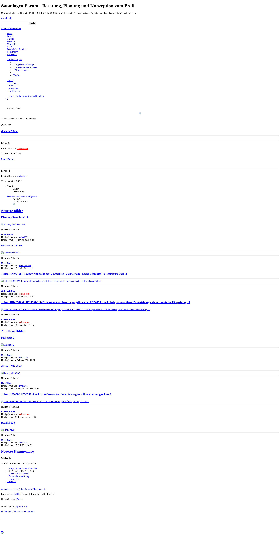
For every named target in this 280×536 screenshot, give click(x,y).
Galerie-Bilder (9, 131)
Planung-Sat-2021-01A (15, 217)
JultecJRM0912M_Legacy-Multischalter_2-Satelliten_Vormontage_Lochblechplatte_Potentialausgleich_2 (64, 273)
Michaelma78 (25, 265)
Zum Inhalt (6, 18)
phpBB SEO (21, 506)
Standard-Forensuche (11, 28)
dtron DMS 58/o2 (11, 365)
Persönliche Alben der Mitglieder (22, 196)
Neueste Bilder (12, 211)
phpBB (16, 494)
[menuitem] (23, 64)
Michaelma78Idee (11, 245)
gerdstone (23, 386)
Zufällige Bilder (13, 331)
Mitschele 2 (7, 337)
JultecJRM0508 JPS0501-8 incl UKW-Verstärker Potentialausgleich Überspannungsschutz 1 (56, 394)
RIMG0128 (8, 422)
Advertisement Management (32, 489)
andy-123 (22, 176)
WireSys (19, 499)
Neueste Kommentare (17, 451)
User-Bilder (8, 158)
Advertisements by (9, 489)
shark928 (23, 442)
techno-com (23, 148)
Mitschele (23, 357)
